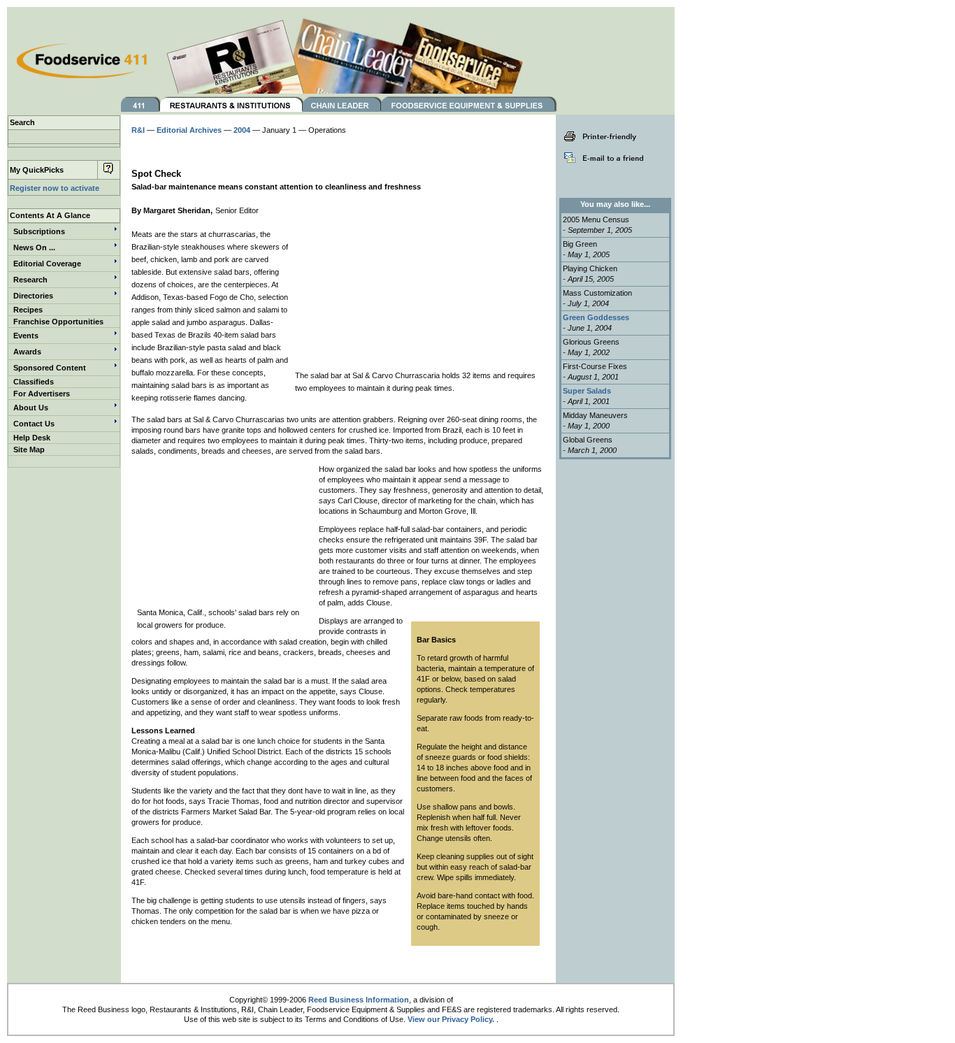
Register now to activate (54, 188)
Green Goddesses (596, 317)
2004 (242, 130)
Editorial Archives (189, 130)
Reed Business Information (358, 999)
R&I (138, 130)
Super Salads (587, 391)
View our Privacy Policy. (451, 1019)
